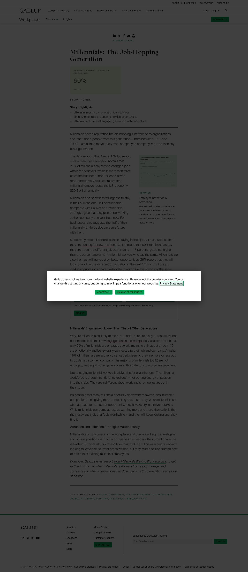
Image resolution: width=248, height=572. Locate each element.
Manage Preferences (129, 292)
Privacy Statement (171, 283)
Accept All (103, 292)
